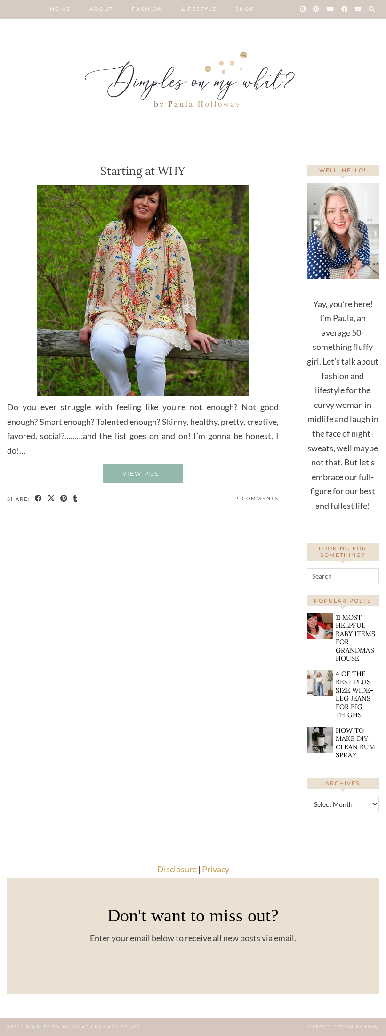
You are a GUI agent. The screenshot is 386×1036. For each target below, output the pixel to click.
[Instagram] (303, 9)
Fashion (147, 9)
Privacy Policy (118, 1026)
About (101, 9)
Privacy (215, 869)
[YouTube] (331, 9)
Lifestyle (199, 9)
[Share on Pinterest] (64, 499)
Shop (245, 9)
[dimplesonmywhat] (193, 82)
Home (60, 9)
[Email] (358, 9)
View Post (142, 473)
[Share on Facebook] (38, 499)
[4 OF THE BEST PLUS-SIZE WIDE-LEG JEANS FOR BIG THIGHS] (320, 683)
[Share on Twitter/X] (51, 499)
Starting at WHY (142, 171)
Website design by (343, 1026)
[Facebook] (344, 9)
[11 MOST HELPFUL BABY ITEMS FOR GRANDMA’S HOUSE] (320, 626)
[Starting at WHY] (143, 393)
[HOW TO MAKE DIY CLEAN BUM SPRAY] (320, 740)
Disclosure (177, 869)
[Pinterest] (316, 9)
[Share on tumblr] (75, 499)
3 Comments (257, 499)
